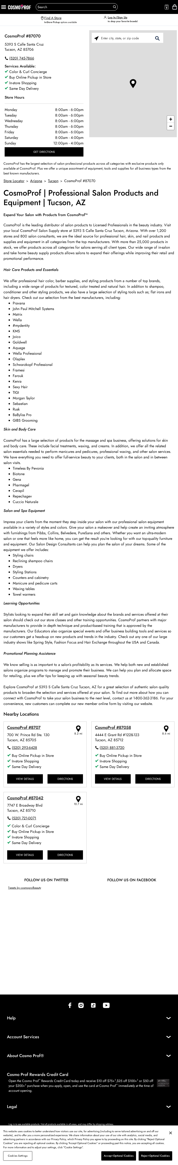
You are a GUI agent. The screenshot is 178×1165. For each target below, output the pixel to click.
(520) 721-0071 (24, 818)
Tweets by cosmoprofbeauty (24, 888)
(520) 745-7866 (21, 58)
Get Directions (44, 152)
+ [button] (170, 119)
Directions (65, 779)
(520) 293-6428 (24, 747)
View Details (25, 779)
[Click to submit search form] (157, 38)
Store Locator (13, 181)
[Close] (170, 1133)
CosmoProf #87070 (23, 36)
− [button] (170, 126)
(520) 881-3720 (112, 747)
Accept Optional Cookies (119, 1156)
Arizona (36, 181)
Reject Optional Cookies (155, 1156)
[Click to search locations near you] (96, 38)
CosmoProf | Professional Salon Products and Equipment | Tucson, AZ (81, 197)
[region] (89, 1145)
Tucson (53, 181)
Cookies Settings (18, 1156)
